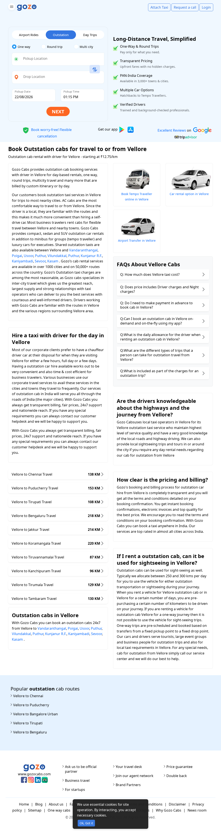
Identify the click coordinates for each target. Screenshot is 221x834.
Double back (176, 775)
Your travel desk (129, 766)
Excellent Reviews (171, 130)
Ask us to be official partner (80, 769)
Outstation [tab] (61, 35)
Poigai (17, 255)
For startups (75, 789)
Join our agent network (134, 775)
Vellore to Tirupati (28, 723)
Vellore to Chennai (28, 696)
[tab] (26, 46)
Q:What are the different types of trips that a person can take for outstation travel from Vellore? (156, 355)
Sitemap (34, 810)
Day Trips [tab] (90, 35)
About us (56, 804)
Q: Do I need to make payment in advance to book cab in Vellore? (156, 305)
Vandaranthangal (83, 250)
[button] (11, 7)
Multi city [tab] (86, 47)
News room (197, 810)
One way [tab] (24, 47)
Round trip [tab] (55, 47)
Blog (39, 804)
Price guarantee (179, 766)
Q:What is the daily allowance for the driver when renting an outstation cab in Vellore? (160, 337)
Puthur (40, 255)
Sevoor (40, 261)
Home (24, 804)
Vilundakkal (56, 255)
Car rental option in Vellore (189, 194)
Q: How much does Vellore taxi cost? (150, 274)
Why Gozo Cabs (168, 810)
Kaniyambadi (22, 261)
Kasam (52, 261)
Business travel (77, 780)
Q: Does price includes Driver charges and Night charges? (159, 289)
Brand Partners (128, 784)
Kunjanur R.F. (91, 255)
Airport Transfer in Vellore (137, 240)
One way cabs (59, 810)
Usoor (28, 255)
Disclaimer (177, 804)
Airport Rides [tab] (28, 35)
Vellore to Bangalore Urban (35, 714)
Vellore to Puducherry (31, 705)
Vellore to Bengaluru (30, 732)
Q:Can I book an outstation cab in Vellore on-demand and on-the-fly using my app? (156, 321)
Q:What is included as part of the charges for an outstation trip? (159, 373)
